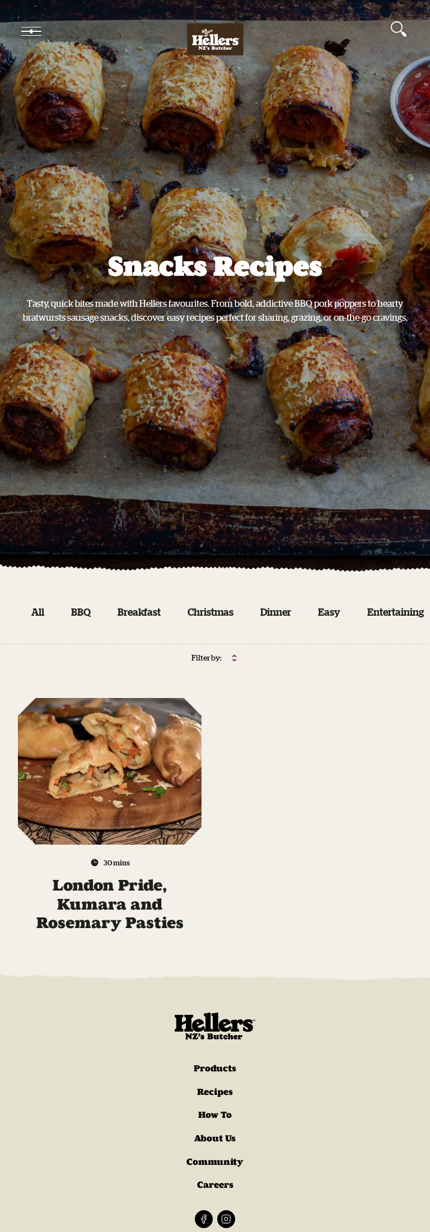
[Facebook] (204, 1219)
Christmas (210, 611)
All (37, 611)
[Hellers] (215, 31)
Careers (215, 1184)
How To (215, 1114)
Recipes (215, 1091)
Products (215, 1068)
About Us (215, 1138)
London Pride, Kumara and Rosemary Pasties (110, 904)
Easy (329, 611)
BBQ (81, 611)
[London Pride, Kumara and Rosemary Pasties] (110, 771)
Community (215, 1161)
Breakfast (139, 611)
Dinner (275, 611)
